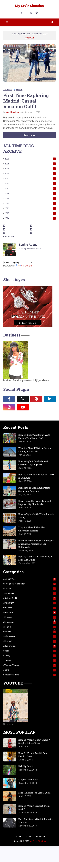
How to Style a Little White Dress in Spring (36, 516)
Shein (29, 651)
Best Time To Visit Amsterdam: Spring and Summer (34, 489)
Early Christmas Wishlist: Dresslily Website (35, 821)
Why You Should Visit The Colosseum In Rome (31, 529)
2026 (30, 159)
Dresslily (29, 608)
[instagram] (31, 13)
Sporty (29, 655)
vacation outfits (29, 675)
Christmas (29, 593)
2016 (30, 208)
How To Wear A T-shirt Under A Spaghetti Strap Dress (34, 741)
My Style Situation (29, 5)
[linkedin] (50, 399)
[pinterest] (37, 13)
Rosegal (29, 641)
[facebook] (21, 13)
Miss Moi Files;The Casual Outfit (34, 792)
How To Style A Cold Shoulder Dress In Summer (36, 476)
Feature (29, 627)
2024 (30, 168)
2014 (30, 218)
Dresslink (29, 612)
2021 (30, 183)
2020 (30, 188)
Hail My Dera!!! (25, 766)
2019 (30, 193)
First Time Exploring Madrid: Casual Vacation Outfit (26, 101)
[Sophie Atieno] (36, 407)
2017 (30, 203)
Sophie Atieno (12, 112)
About (28, 836)
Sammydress (29, 646)
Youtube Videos (29, 665)
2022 (30, 178)
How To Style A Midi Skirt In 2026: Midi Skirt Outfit (35, 558)
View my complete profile (30, 249)
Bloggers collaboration (29, 584)
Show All (29, 37)
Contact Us (8, 236)
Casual (8, 89)
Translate (27, 265)
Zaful (29, 670)
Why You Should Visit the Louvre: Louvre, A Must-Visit (35, 450)
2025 (30, 163)
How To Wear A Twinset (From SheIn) (34, 807)
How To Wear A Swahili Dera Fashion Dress (32, 755)
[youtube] (23, 407)
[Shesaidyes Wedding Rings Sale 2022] (27, 326)
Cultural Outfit (29, 598)
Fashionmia (29, 622)
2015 (30, 213)
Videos (29, 660)
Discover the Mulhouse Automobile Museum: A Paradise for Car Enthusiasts (36, 543)
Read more (29, 135)
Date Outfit (29, 603)
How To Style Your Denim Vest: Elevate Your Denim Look (34, 436)
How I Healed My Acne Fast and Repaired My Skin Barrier (34, 502)
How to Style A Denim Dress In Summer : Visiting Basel (33, 463)
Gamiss (29, 632)
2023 (30, 173)
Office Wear (29, 636)
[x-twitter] (23, 399)
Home (18, 836)
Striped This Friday (28, 779)
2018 (30, 198)
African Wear (29, 579)
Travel (19, 89)
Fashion (29, 617)
